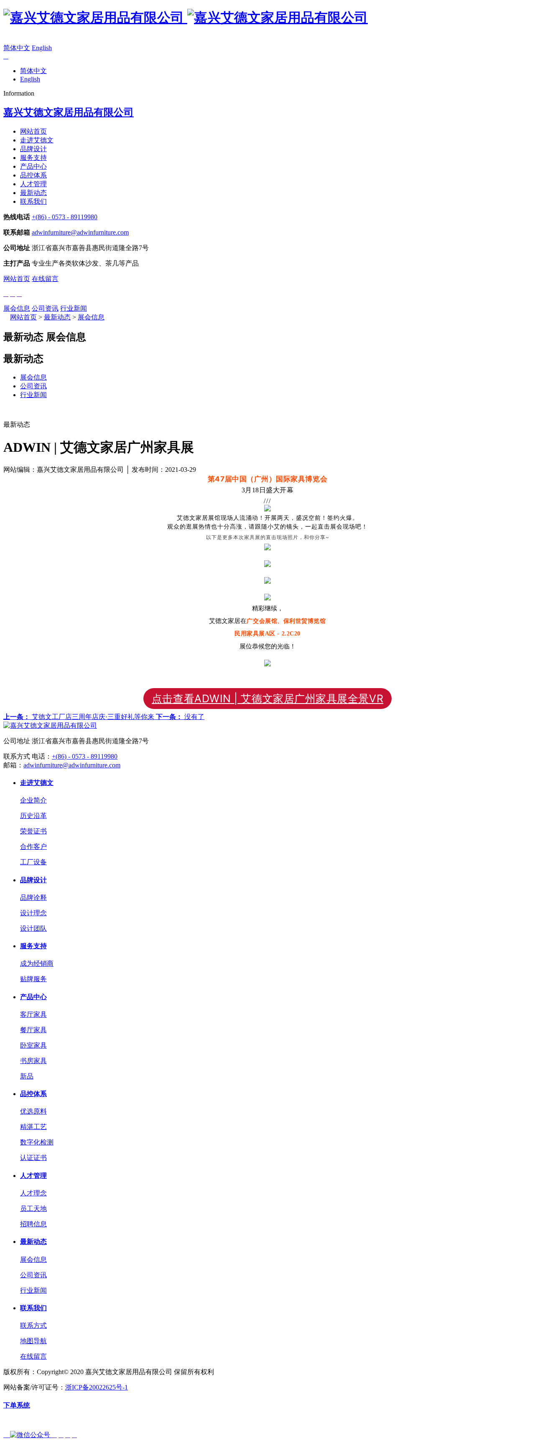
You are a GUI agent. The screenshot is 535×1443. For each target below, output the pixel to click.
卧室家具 (33, 1045)
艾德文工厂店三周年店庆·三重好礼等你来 (79, 716)
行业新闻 (73, 308)
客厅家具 (33, 1014)
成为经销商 (37, 963)
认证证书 (33, 1157)
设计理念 (33, 912)
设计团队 (33, 928)
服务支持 (33, 157)
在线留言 (45, 278)
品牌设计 (33, 148)
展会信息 (16, 308)
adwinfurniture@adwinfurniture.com (80, 232)
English (42, 47)
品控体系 (33, 175)
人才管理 (33, 183)
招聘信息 (33, 1224)
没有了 (180, 716)
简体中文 (16, 47)
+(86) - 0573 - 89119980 (64, 216)
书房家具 (33, 1060)
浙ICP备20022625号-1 (96, 1387)
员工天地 (33, 1208)
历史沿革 (33, 815)
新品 (26, 1076)
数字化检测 (37, 1142)
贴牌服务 (33, 978)
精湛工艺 (33, 1126)
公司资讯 (45, 308)
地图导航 (33, 1340)
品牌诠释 (33, 897)
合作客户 (33, 846)
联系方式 (33, 1325)
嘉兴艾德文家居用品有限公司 (68, 112)
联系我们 (33, 201)
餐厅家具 (33, 1029)
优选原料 (33, 1111)
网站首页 (33, 131)
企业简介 (33, 800)
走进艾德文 (37, 140)
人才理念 (33, 1193)
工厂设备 (33, 862)
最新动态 (33, 192)
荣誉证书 (33, 831)
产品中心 (33, 166)
